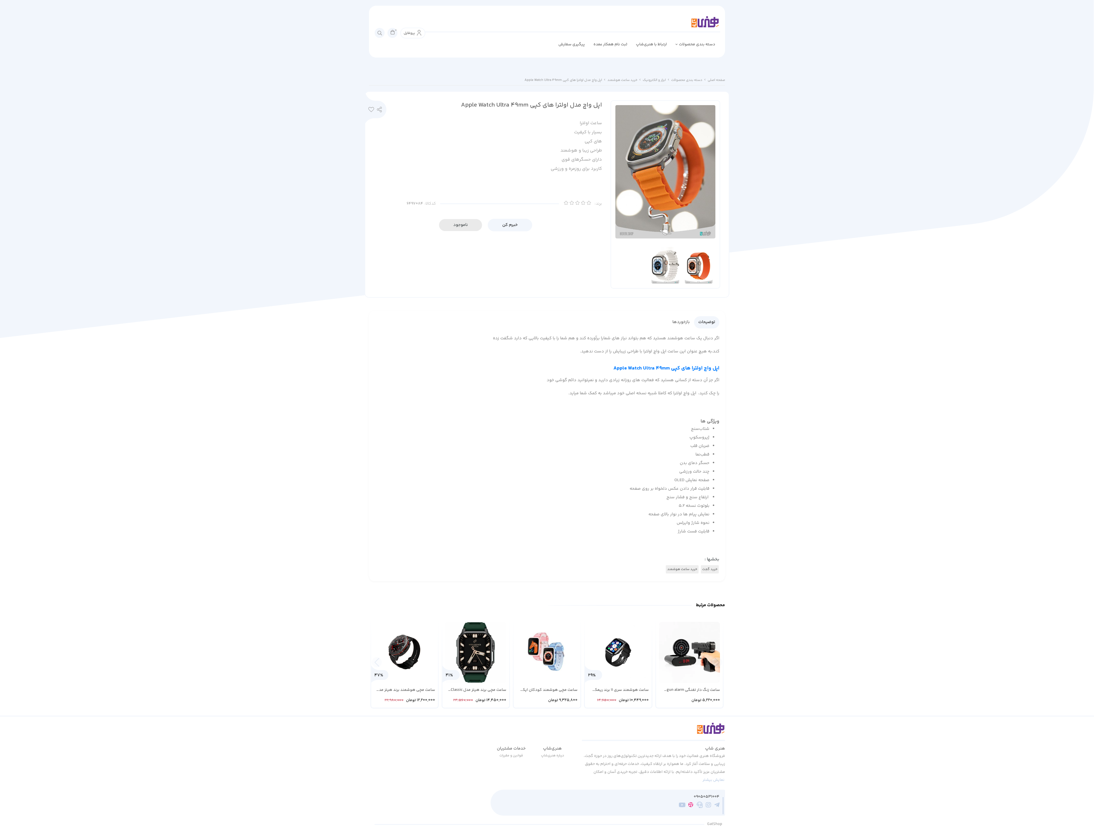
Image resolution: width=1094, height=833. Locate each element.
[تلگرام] (717, 805)
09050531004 (706, 797)
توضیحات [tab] (706, 322)
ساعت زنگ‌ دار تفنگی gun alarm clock (693, 690)
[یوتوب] (682, 805)
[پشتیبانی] (699, 805)
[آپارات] (691, 805)
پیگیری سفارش (571, 44)
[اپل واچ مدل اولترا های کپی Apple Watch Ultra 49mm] (653, 731)
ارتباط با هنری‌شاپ (651, 44)
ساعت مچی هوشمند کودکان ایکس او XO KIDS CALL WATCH (547, 690)
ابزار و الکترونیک (654, 80)
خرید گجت (709, 569)
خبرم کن (510, 225)
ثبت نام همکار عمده (610, 44)
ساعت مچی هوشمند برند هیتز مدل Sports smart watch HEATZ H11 (405, 690)
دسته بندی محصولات (697, 44)
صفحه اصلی (716, 80)
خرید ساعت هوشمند (622, 80)
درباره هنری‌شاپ (552, 755)
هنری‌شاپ (552, 748)
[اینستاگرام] (708, 805)
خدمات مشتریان (511, 748)
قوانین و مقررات (511, 755)
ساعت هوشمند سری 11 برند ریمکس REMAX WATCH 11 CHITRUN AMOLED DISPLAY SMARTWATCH (619, 690)
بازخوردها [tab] (681, 322)
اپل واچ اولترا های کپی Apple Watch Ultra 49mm (666, 368)
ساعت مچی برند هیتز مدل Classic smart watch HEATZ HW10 (478, 690)
